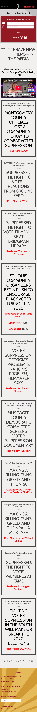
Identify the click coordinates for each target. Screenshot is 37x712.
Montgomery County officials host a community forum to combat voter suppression (18, 104)
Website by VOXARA (7, 707)
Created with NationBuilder (9, 709)
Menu (6, 7)
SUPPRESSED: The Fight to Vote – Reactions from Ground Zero (18, 164)
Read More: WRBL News (18, 450)
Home (3, 48)
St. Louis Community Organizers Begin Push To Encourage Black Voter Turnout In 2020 (18, 267)
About (10, 48)
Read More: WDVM (18, 150)
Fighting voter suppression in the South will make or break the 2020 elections (18, 602)
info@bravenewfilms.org (8, 681)
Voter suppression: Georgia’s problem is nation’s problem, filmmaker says (18, 342)
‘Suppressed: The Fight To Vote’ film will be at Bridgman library (18, 214)
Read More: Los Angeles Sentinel (18, 588)
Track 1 (24, 322)
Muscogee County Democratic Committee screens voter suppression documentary (18, 404)
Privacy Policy (14, 697)
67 (29, 660)
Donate (18, 673)
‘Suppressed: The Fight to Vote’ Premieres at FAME (18, 554)
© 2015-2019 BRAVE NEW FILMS (11, 686)
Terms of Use (5, 697)
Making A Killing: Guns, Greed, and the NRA (18, 463)
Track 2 (24, 328)
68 (32, 660)
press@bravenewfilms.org (8, 691)
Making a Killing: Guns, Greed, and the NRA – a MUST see (18, 506)
